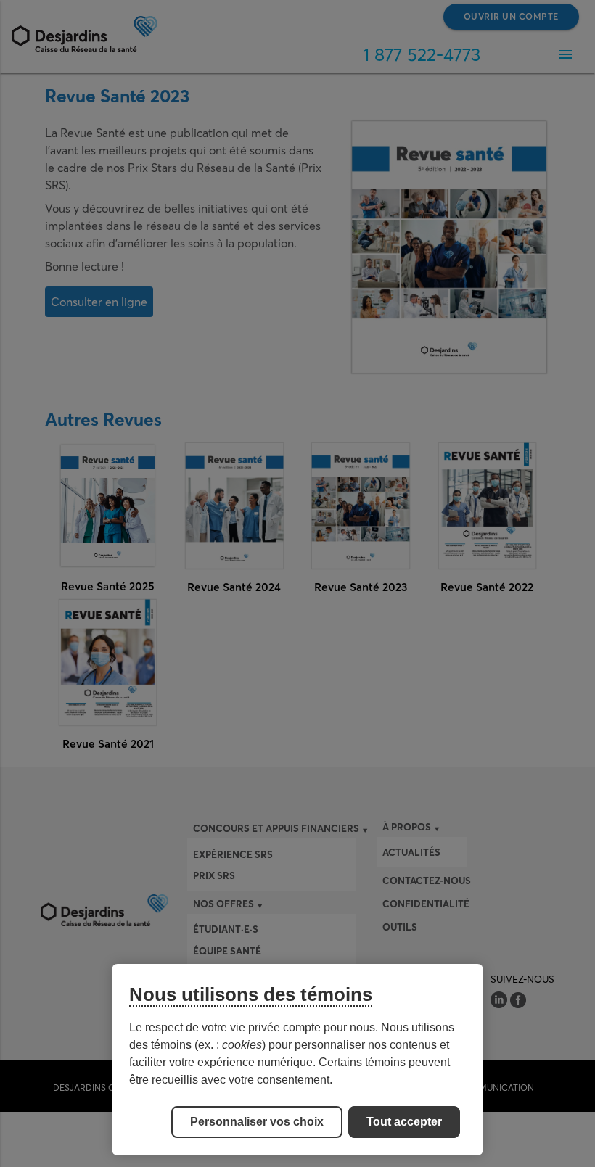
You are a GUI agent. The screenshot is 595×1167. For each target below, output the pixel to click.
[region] (297, 1059)
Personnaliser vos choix (257, 1122)
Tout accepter (404, 1122)
